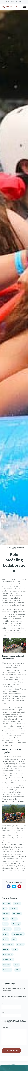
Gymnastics (6, 929)
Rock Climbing (7, 954)
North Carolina (7, 944)
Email (4, 1012)
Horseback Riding (18, 934)
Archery (17, 903)
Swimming (6, 964)
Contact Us (14, 1)
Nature (5, 939)
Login (20, 1)
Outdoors (20, 944)
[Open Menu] (24, 7)
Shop (7, 1)
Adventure (6, 903)
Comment (5, 1027)
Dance (5, 919)
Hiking (17, 929)
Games (5, 924)
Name (4, 1004)
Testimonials (7, 970)
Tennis (16, 964)
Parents (5, 949)
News (14, 939)
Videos (18, 970)
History (5, 934)
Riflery (15, 949)
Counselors (16, 913)
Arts (4, 908)
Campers (15, 547)
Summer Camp (7, 959)
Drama (14, 919)
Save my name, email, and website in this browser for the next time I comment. (15, 1021)
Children (5, 913)
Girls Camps (16, 924)
